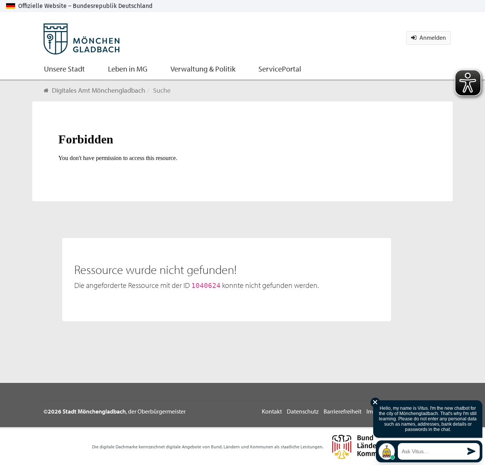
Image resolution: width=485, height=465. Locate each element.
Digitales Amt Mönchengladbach (98, 90)
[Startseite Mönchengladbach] (81, 34)
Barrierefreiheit (342, 411)
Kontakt (272, 411)
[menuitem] (64, 67)
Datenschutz (303, 411)
